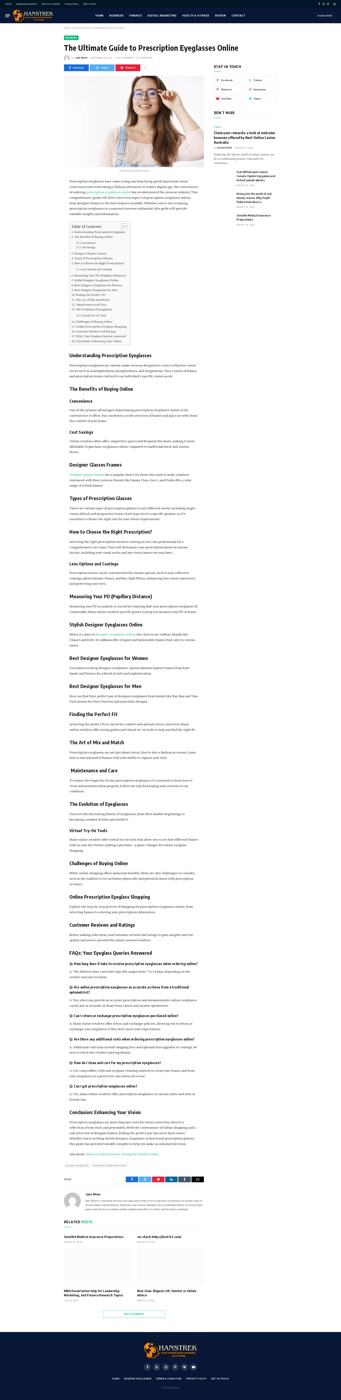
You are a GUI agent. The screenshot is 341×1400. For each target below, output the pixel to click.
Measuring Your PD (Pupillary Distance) (100, 275)
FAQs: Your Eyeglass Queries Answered (100, 336)
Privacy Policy (72, 4)
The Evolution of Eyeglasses (94, 309)
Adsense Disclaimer (26, 4)
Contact (239, 15)
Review (220, 15)
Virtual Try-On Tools (94, 315)
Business (116, 15)
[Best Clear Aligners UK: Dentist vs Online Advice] (170, 1267)
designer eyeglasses (77, 1165)
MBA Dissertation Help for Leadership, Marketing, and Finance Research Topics (93, 1293)
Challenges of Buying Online (94, 322)
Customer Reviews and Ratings (96, 331)
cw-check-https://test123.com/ (159, 1237)
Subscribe (325, 15)
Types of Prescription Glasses (93, 258)
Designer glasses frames (87, 474)
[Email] (52, 223)
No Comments (126, 58)
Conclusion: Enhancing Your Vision (98, 341)
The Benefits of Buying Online (93, 237)
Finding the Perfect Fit (90, 295)
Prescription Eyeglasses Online (109, 1165)
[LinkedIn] (52, 207)
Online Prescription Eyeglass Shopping (101, 326)
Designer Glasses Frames (90, 253)
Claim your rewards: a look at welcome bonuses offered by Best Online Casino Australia (244, 137)
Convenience (88, 243)
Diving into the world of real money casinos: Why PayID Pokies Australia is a (254, 198)
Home (8, 4)
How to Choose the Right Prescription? (99, 263)
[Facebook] (52, 191)
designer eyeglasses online (115, 634)
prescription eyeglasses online (108, 192)
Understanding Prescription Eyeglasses (99, 232)
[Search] (334, 4)
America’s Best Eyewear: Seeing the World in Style (122, 1154)
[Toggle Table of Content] (122, 226)
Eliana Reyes (224, 148)
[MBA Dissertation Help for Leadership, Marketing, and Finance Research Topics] (97, 1267)
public (218, 127)
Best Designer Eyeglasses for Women (98, 285)
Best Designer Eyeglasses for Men (96, 290)
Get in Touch (89, 4)
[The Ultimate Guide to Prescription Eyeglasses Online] (134, 121)
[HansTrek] (33, 15)
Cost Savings (87, 247)
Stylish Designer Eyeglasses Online (96, 280)
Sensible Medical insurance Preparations (93, 1237)
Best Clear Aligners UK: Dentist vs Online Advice (166, 1293)
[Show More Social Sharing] (144, 67)
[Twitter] (52, 199)
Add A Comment (134, 1314)
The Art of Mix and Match (92, 300)
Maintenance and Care (91, 304)
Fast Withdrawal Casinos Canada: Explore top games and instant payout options (256, 176)
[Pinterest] (52, 215)
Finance (135, 15)
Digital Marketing (162, 15)
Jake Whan (81, 58)
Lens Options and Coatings (96, 269)
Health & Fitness (195, 15)
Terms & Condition (50, 4)
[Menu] (7, 16)
